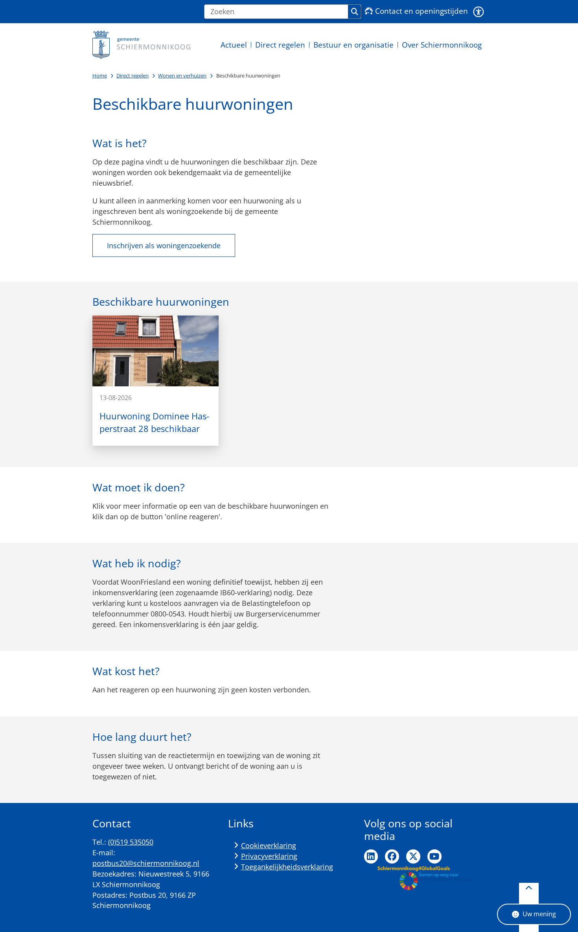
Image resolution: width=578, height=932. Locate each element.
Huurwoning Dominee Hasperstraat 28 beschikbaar (154, 422)
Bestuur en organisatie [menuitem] (353, 44)
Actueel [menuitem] (234, 44)
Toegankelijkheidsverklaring (287, 866)
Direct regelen (132, 75)
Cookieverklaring (268, 845)
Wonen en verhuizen (182, 75)
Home (99, 75)
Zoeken (354, 12)
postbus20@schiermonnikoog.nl (145, 863)
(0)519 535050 (130, 842)
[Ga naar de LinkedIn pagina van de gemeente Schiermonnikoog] (371, 856)
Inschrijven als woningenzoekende (164, 245)
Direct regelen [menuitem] (280, 44)
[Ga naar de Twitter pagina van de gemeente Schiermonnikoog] (413, 856)
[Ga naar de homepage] (141, 44)
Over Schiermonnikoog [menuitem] (442, 44)
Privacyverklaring (269, 856)
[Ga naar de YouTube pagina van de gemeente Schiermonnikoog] (434, 856)
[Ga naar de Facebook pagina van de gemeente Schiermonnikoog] (392, 856)
